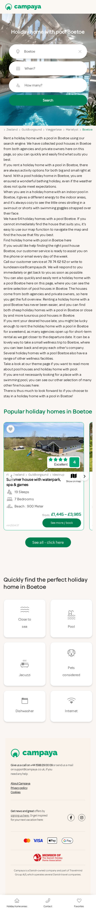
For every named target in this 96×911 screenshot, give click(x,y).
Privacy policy (19, 788)
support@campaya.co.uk (29, 769)
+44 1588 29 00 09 (42, 765)
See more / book (62, 523)
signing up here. (20, 815)
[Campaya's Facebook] (71, 817)
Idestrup (58, 475)
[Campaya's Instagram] (81, 817)
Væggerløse (54, 129)
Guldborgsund (32, 129)
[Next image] (84, 476)
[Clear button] (79, 51)
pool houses (23, 369)
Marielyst (72, 129)
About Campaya (20, 783)
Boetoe (87, 129)
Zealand (12, 129)
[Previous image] (11, 476)
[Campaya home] (22, 7)
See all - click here (48, 542)
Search (48, 100)
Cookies (16, 792)
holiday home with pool (59, 369)
